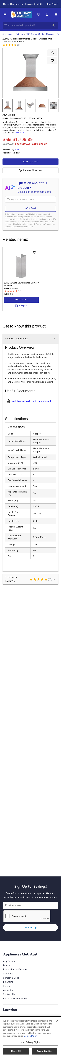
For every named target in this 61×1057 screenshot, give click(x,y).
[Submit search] (53, 25)
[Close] (57, 1020)
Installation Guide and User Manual (31, 401)
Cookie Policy (30, 1036)
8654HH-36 (15, 153)
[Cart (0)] (56, 14)
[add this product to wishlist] (52, 60)
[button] (5, 14)
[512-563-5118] (47, 14)
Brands (6, 965)
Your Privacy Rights (30, 1042)
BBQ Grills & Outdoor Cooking (39, 34)
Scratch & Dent (11, 977)
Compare (23, 306)
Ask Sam (30, 208)
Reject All (16, 1051)
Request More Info (32, 170)
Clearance (8, 973)
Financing (8, 981)
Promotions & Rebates (15, 969)
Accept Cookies (44, 1051)
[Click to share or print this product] (52, 52)
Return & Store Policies (15, 998)
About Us (8, 989)
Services (7, 985)
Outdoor (19, 34)
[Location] (38, 14)
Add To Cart (30, 161)
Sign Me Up (31, 927)
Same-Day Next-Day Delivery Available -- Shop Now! (30, 3)
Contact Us (9, 994)
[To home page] (22, 14)
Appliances (8, 34)
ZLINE (17, 150)
